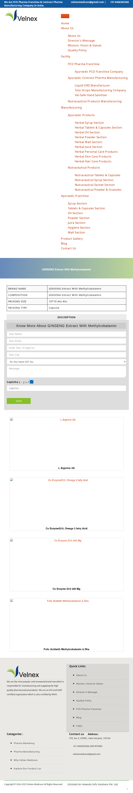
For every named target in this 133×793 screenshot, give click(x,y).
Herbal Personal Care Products (96, 152)
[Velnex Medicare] (35, 672)
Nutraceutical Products (84, 167)
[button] (32, 382)
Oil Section (75, 213)
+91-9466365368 (119, 2)
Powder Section (79, 218)
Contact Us (68, 248)
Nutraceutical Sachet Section (95, 185)
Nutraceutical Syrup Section (94, 180)
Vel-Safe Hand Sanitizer (91, 95)
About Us (67, 28)
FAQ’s (79, 725)
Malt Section (76, 232)
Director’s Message (81, 40)
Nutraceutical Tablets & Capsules (98, 175)
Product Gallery (72, 239)
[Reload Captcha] (31, 382)
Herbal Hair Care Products (93, 161)
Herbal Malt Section (88, 142)
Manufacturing (71, 107)
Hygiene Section (79, 227)
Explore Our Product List (27, 768)
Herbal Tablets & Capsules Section (98, 127)
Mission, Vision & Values (85, 45)
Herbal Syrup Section (89, 123)
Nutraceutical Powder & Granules (98, 190)
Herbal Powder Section (91, 137)
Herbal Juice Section (89, 147)
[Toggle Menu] (65, 16)
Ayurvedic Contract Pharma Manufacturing (98, 78)
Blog (64, 243)
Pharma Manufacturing (26, 751)
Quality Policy (77, 50)
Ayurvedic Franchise (75, 196)
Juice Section (77, 223)
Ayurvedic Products (81, 115)
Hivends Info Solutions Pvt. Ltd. (100, 784)
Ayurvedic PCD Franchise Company (99, 72)
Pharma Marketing (24, 743)
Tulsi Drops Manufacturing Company (100, 90)
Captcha (12, 382)
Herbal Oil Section (87, 132)
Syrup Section (77, 203)
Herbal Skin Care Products (93, 156)
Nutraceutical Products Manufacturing (95, 101)
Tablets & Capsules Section (86, 208)
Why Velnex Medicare (26, 760)
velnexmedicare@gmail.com (87, 2)
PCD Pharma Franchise (84, 64)
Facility (65, 56)
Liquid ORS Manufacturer (92, 85)
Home (65, 23)
